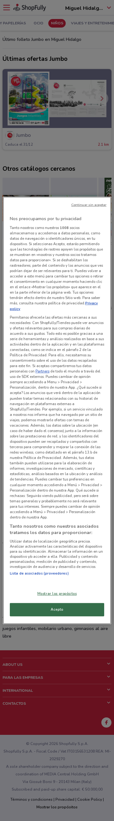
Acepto (57, 609)
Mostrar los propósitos (57, 593)
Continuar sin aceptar (88, 204)
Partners (42, 371)
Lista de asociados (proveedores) (39, 573)
